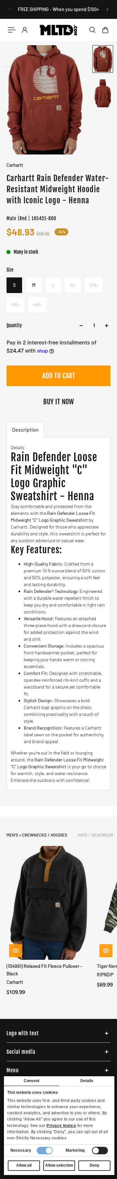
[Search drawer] (92, 30)
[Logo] (58, 30)
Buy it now (58, 401)
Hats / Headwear (95, 834)
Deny (94, 1165)
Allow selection (59, 1165)
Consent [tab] (32, 1081)
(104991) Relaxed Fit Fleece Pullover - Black (44, 969)
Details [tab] (87, 1081)
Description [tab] (25, 429)
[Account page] (24, 30)
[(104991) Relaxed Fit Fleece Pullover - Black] (49, 903)
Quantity (14, 325)
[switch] (100, 1150)
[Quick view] (15, 950)
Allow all (24, 1165)
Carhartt (14, 165)
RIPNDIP (105, 974)
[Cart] (105, 30)
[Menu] (11, 29)
